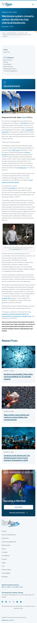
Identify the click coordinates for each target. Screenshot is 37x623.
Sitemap (4, 577)
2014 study (24, 123)
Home (4, 33)
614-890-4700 (18, 587)
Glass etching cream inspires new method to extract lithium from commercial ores (16, 417)
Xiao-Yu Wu (15, 150)
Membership (6, 545)
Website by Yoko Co (8, 620)
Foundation (5, 556)
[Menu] (34, 4)
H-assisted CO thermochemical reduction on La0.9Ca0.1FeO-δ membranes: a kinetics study (16, 314)
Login (3, 563)
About (4, 549)
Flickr (24, 117)
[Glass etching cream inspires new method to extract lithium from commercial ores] (18, 397)
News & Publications (12, 33)
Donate (4, 559)
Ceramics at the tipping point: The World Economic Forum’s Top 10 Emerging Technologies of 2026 (17, 457)
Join (3, 566)
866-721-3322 (6, 587)
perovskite (11, 188)
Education (5, 538)
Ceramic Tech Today (23, 33)
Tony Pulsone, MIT (16, 249)
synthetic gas (6, 298)
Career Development (9, 542)
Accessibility (6, 573)
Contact (4, 552)
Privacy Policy (6, 570)
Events (4, 531)
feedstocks (22, 168)
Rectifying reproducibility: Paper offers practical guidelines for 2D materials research (18, 376)
